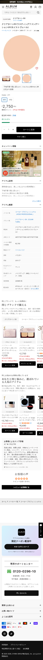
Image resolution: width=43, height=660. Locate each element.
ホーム (4, 501)
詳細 (14, 115)
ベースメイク (6, 30)
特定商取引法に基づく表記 (11, 649)
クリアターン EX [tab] (11, 319)
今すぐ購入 (21, 137)
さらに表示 (35, 289)
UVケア (22, 30)
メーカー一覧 (13, 501)
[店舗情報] (31, 7)
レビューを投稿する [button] (21, 487)
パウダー (16, 30)
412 (10, 100)
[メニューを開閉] (3, 7)
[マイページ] (35, 7)
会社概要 (26, 649)
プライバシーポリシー (18, 645)
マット (29, 30)
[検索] (38, 12)
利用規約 (5, 645)
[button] (41, 530)
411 (4, 100)
